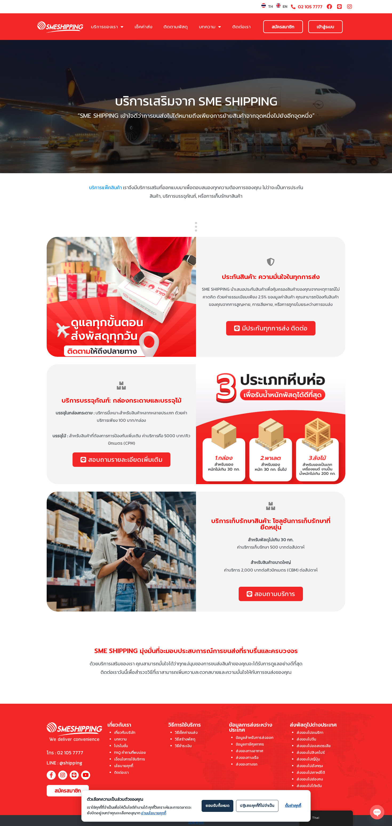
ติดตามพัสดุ (175, 26)
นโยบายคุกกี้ (123, 766)
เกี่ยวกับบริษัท (124, 732)
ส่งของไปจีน (306, 739)
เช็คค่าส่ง (143, 26)
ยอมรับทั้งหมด (217, 805)
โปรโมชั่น (121, 746)
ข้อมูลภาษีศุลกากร (250, 744)
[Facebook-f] (51, 775)
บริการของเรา (104, 26)
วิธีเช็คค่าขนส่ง (186, 732)
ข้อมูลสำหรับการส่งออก (254, 737)
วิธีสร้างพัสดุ (185, 739)
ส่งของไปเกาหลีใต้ (311, 772)
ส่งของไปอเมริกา (310, 732)
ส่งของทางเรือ (247, 757)
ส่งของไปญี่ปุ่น (308, 759)
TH (270, 6)
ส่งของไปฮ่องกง (310, 779)
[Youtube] (85, 775)
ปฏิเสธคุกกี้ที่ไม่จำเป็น (257, 805)
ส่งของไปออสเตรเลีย (314, 746)
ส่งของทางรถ (246, 764)
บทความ (207, 26)
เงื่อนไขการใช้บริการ (129, 759)
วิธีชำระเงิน (183, 746)
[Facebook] (329, 6)
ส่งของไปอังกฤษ (310, 766)
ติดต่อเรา (241, 26)
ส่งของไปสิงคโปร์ (311, 752)
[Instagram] (349, 6)
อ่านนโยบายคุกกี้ (153, 813)
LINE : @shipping (64, 762)
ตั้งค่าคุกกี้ (196, 822)
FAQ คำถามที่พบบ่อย (130, 752)
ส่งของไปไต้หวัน (309, 786)
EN (285, 6)
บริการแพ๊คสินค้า (105, 187)
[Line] (339, 6)
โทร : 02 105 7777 (65, 752)
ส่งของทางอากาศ (249, 751)
